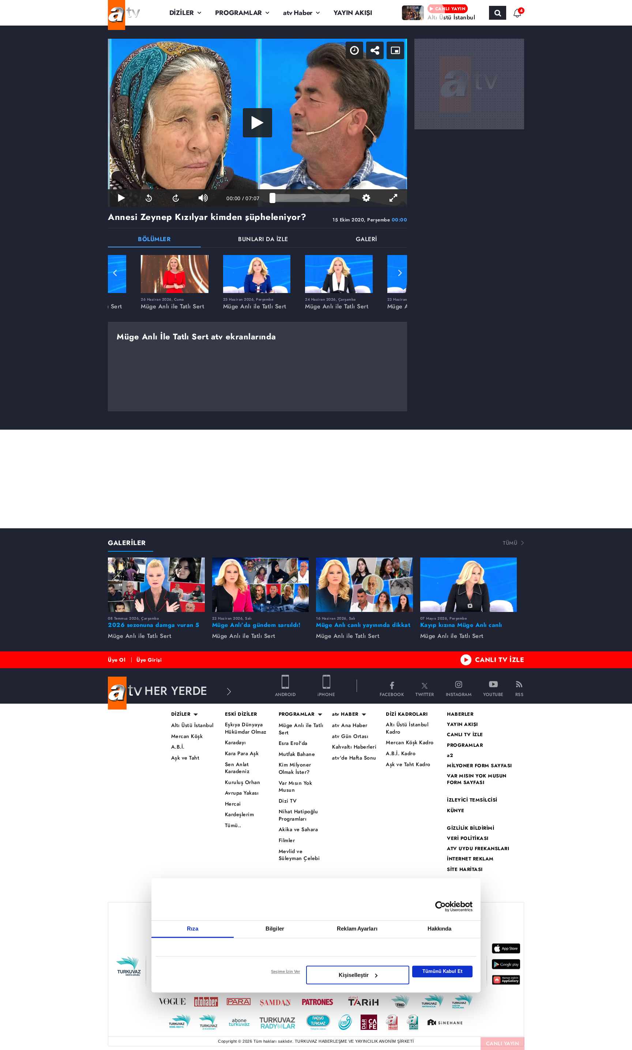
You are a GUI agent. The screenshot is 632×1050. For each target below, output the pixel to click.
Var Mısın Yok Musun (295, 787)
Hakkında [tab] (440, 928)
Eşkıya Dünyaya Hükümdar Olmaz (246, 728)
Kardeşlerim (239, 814)
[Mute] (203, 198)
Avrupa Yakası (242, 793)
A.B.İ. (178, 746)
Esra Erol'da (293, 743)
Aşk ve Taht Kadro (408, 764)
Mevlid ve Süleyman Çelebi (299, 855)
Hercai (233, 803)
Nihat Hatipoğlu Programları (298, 815)
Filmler (287, 840)
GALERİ (366, 239)
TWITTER (424, 694)
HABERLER (460, 714)
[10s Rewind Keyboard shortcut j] (148, 198)
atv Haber (297, 13)
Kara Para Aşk (242, 753)
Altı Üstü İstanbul (192, 725)
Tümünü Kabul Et (442, 971)
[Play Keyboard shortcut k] (121, 198)
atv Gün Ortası (350, 736)
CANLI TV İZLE (499, 660)
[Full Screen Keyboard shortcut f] (393, 198)
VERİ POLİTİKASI (468, 838)
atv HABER (345, 714)
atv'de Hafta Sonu (354, 757)
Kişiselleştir (354, 975)
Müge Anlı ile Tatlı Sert (301, 729)
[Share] (375, 50)
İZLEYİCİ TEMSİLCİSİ (472, 800)
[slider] (311, 198)
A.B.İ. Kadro (400, 753)
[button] (115, 273)
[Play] (257, 122)
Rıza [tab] (192, 928)
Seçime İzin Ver (285, 971)
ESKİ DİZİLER (241, 714)
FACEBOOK (392, 694)
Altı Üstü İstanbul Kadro (407, 728)
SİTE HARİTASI (465, 869)
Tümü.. (233, 825)
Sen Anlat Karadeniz (237, 768)
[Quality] (366, 198)
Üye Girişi (149, 659)
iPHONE (326, 694)
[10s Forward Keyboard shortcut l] (175, 198)
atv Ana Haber (350, 725)
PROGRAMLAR (238, 13)
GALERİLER (127, 543)
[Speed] (354, 50)
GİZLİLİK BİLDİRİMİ (470, 828)
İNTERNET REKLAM (470, 859)
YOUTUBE (493, 694)
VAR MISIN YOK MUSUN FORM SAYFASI (477, 779)
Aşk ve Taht (185, 757)
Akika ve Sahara (298, 829)
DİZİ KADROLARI (407, 714)
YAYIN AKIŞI (353, 13)
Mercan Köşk (187, 736)
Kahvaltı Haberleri (354, 746)
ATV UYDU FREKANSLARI (478, 848)
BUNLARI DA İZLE (263, 239)
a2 (450, 755)
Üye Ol (116, 659)
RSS (519, 694)
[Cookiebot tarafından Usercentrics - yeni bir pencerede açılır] (441, 906)
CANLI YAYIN (502, 1043)
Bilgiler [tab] (275, 928)
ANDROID (285, 694)
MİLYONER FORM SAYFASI (479, 765)
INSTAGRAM (459, 694)
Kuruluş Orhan (242, 782)
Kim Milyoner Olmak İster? (295, 768)
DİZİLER (181, 13)
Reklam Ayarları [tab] (357, 928)
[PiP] (395, 50)
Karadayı (235, 742)
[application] (257, 123)
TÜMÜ (510, 542)
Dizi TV (288, 801)
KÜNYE (455, 810)
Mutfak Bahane (297, 754)
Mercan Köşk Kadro (410, 742)
